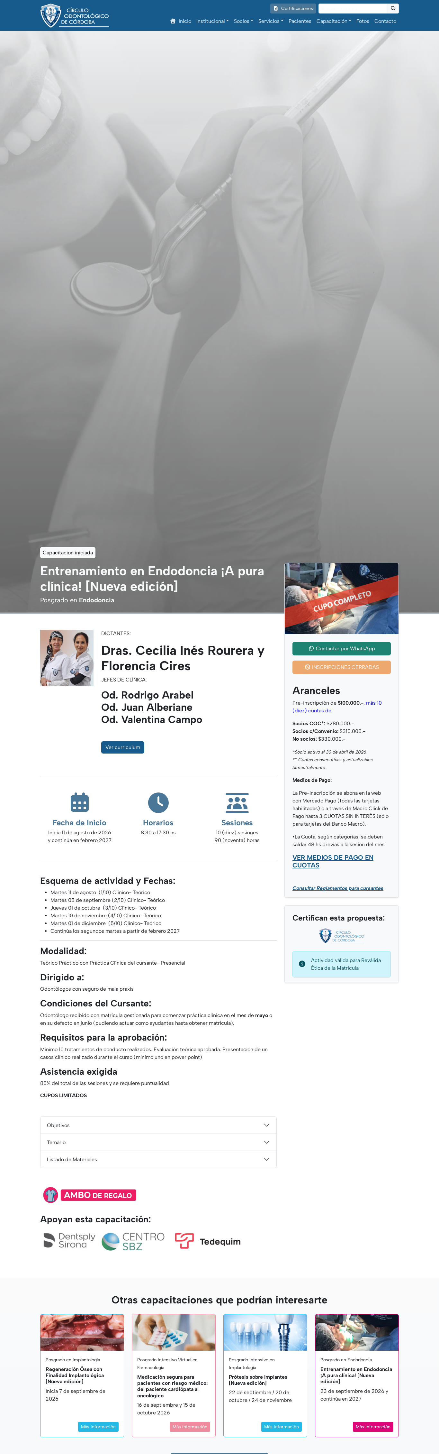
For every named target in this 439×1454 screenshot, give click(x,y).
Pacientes (300, 21)
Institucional (210, 21)
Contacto (385, 21)
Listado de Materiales (72, 1159)
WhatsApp (345, 648)
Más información (98, 1427)
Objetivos (58, 1125)
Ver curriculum (122, 747)
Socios (241, 21)
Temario (56, 1142)
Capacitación (332, 21)
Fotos (362, 21)
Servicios (269, 21)
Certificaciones (296, 8)
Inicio (185, 21)
